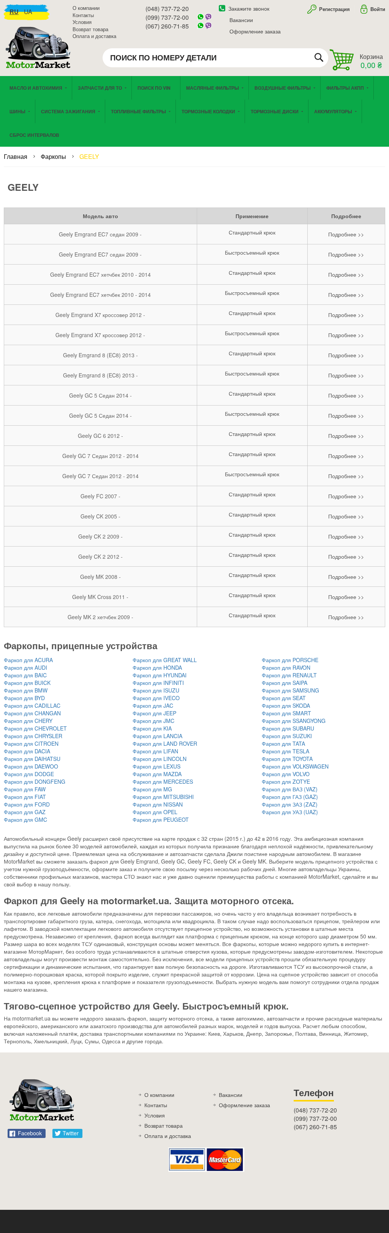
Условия (82, 21)
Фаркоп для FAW (25, 789)
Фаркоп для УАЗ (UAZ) (290, 812)
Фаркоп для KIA (152, 728)
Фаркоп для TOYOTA (287, 758)
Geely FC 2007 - (100, 496)
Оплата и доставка (94, 36)
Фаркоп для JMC (153, 720)
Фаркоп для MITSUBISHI (163, 796)
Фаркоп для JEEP (154, 713)
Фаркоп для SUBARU (288, 728)
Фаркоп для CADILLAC (32, 705)
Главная (16, 156)
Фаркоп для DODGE (29, 774)
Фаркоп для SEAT (284, 698)
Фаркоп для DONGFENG (34, 781)
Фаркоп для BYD (24, 698)
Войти (377, 9)
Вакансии (241, 20)
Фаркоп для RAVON (286, 667)
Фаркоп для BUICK (27, 682)
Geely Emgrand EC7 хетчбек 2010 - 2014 (100, 274)
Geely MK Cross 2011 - (100, 597)
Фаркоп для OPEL (155, 812)
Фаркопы (54, 156)
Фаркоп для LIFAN (155, 751)
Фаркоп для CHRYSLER (33, 736)
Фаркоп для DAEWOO (31, 766)
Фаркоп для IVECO (156, 698)
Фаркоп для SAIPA (284, 682)
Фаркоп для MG (152, 789)
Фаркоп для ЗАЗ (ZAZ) (290, 804)
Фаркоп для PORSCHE (290, 660)
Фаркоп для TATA (283, 743)
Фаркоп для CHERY (28, 720)
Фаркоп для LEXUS (156, 766)
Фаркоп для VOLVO (286, 774)
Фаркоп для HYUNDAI (160, 675)
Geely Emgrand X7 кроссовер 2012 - (100, 315)
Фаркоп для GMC (25, 819)
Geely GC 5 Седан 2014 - (100, 395)
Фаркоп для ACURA (28, 660)
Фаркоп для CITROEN (31, 743)
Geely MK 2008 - (100, 576)
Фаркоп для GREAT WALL (165, 660)
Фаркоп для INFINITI (158, 682)
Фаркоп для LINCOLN (160, 758)
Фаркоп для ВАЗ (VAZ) (290, 789)
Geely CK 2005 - (100, 516)
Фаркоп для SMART (286, 713)
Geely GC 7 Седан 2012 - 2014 (100, 456)
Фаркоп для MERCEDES (163, 781)
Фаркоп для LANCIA (157, 736)
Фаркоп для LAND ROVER (165, 743)
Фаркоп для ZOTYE (286, 781)
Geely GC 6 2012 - (100, 435)
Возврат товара (90, 29)
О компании (86, 7)
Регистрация (334, 9)
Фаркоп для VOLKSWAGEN (295, 766)
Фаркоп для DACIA (27, 751)
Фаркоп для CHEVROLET (35, 728)
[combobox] (215, 57)
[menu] (194, 111)
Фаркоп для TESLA (285, 751)
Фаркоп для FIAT (25, 796)
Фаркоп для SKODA (286, 705)
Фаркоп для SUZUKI (287, 736)
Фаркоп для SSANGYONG (294, 720)
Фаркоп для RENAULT (289, 675)
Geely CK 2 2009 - (100, 536)
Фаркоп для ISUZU (156, 690)
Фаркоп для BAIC (25, 675)
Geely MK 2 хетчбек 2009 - (100, 617)
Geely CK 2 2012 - (100, 556)
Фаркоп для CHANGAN (32, 713)
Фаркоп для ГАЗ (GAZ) (290, 796)
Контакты (83, 15)
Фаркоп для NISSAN (158, 804)
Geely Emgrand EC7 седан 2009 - (100, 234)
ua (28, 11)
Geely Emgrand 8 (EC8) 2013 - (100, 355)
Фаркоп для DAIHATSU (32, 758)
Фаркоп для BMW (25, 690)
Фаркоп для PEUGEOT (161, 819)
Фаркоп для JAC (153, 705)
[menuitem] (156, 88)
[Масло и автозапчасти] (40, 56)
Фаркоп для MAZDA (157, 774)
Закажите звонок (248, 8)
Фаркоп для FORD (27, 804)
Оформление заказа (255, 31)
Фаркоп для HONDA (157, 667)
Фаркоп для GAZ (25, 812)
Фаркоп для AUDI (25, 667)
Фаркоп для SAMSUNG (290, 690)
